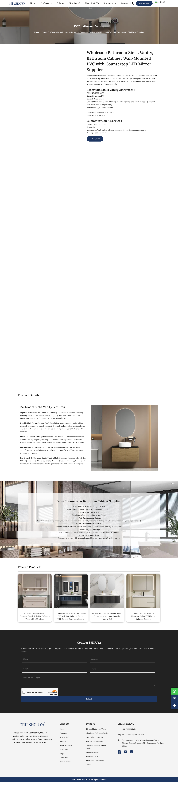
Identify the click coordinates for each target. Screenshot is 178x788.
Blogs (62, 753)
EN (164, 2)
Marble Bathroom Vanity (95, 752)
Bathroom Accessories (95, 760)
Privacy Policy (65, 762)
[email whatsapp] (174, 691)
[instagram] (131, 752)
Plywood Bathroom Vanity (96, 729)
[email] (174, 698)
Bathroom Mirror (93, 756)
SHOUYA (80, 779)
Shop (44, 32)
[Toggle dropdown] (51, 3)
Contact (124, 3)
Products (45, 3)
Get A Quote (144, 3)
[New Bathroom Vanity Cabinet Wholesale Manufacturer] (16, 3)
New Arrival (74, 3)
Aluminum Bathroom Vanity (97, 733)
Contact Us (64, 758)
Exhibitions (64, 749)
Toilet (88, 764)
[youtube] (125, 752)
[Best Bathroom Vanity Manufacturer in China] (32, 724)
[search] (132, 3)
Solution (61, 3)
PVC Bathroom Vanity (89, 26)
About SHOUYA (92, 3)
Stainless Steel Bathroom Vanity (96, 746)
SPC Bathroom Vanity (94, 737)
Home (33, 3)
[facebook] (119, 752)
